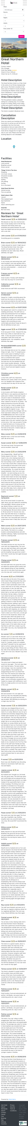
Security (12, 1107)
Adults (5, 23)
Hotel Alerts (12, 1099)
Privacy (12, 1105)
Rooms (6, 12)
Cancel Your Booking (3, 1116)
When (5, 7)
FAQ (2, 1120)
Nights (5, 17)
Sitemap (3, 1122)
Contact (3, 1112)
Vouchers (4, 1124)
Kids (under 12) (8, 28)
